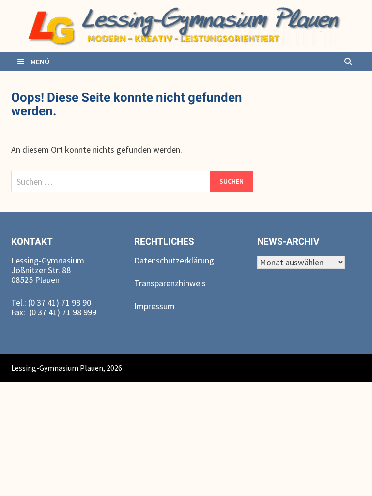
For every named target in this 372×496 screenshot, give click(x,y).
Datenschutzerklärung (174, 260)
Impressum (154, 305)
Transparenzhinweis (170, 283)
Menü (39, 61)
